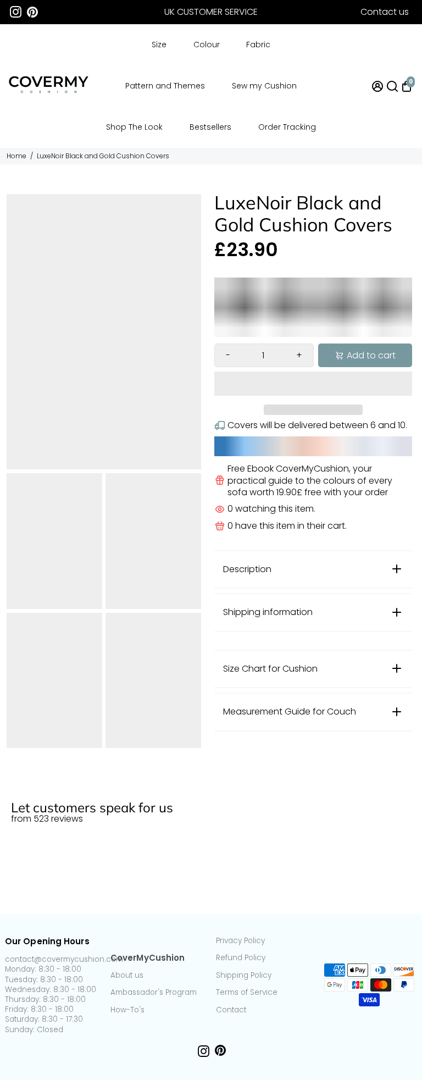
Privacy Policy (240, 941)
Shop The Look (134, 126)
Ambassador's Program (153, 992)
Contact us (384, 11)
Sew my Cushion (264, 85)
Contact (231, 1010)
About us (126, 975)
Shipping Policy (243, 975)
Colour (206, 44)
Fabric (258, 44)
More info (396, 783)
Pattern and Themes (165, 85)
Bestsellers (210, 126)
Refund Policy (240, 958)
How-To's (127, 1010)
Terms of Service (246, 992)
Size (159, 44)
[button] (313, 384)
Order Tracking (287, 126)
